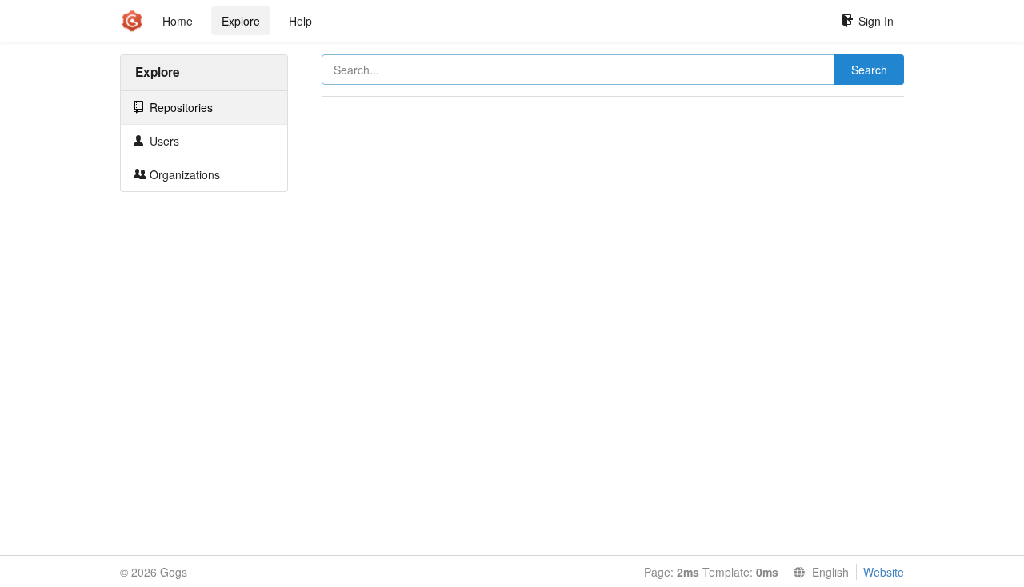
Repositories (179, 107)
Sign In (876, 21)
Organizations (183, 174)
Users (162, 141)
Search (869, 70)
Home (177, 21)
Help (300, 21)
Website (883, 572)
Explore (241, 21)
